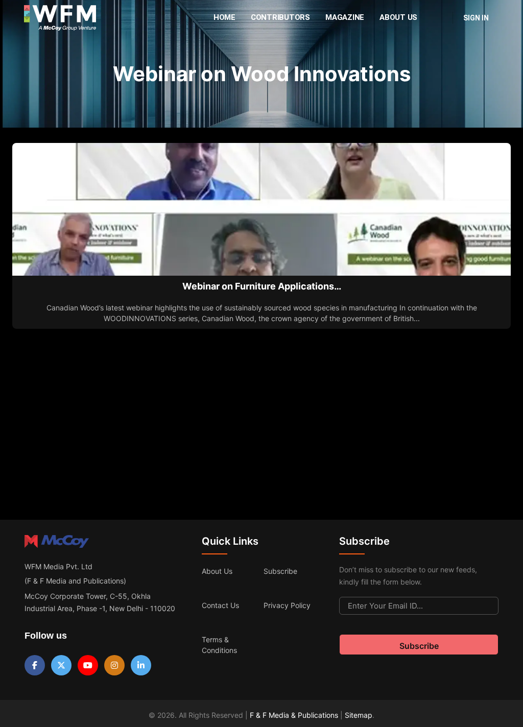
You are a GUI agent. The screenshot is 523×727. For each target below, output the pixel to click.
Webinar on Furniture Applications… (261, 286)
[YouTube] (88, 665)
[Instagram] (114, 665)
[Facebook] (35, 665)
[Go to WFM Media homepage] (60, 18)
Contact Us (220, 605)
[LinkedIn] (141, 665)
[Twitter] (61, 665)
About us (217, 571)
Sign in (476, 18)
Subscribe (280, 571)
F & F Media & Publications (294, 715)
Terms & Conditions (219, 645)
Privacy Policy (287, 605)
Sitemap (358, 715)
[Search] (438, 18)
